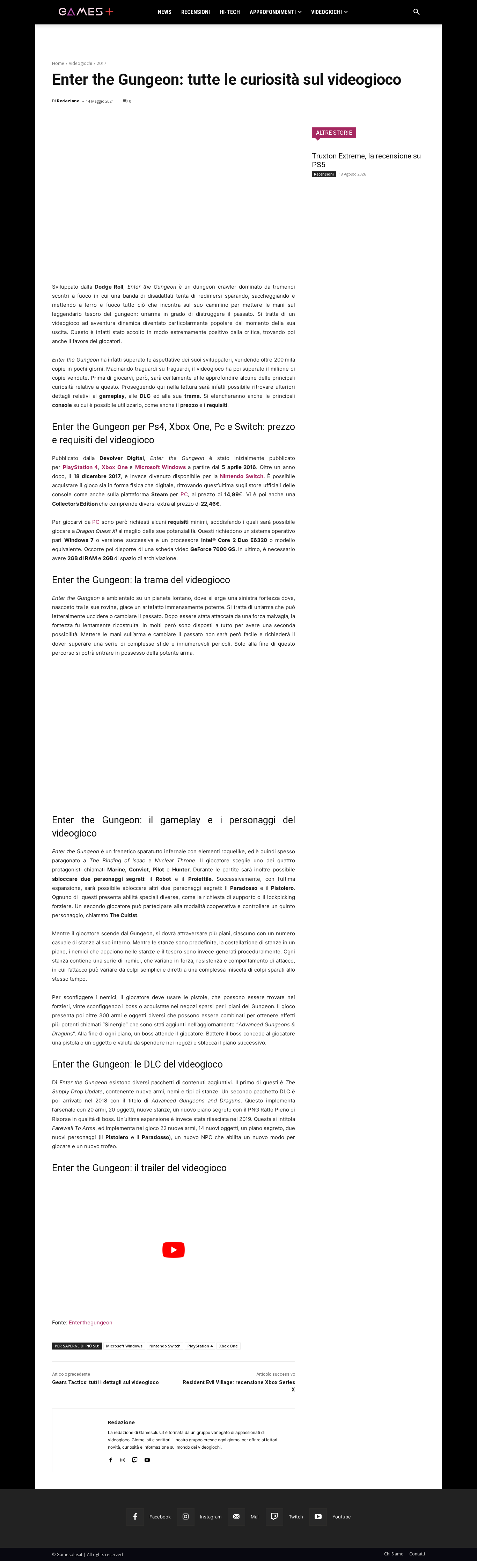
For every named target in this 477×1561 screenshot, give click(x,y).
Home (58, 63)
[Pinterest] (91, 119)
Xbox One (115, 467)
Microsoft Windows (160, 467)
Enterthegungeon (90, 1322)
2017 (102, 63)
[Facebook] (59, 119)
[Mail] (236, 1517)
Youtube (341, 1516)
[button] (416, 12)
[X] (75, 119)
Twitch (296, 1516)
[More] (139, 119)
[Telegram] (123, 119)
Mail (255, 1516)
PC (184, 494)
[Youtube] (147, 1458)
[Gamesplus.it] (85, 12)
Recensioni (324, 174)
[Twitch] (135, 1458)
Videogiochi (80, 63)
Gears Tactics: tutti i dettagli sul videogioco (105, 1382)
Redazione (68, 100)
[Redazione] (80, 1440)
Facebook (160, 1516)
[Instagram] (122, 1458)
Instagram (210, 1516)
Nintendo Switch (165, 1345)
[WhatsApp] (107, 119)
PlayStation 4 (200, 1345)
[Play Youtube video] (173, 1250)
